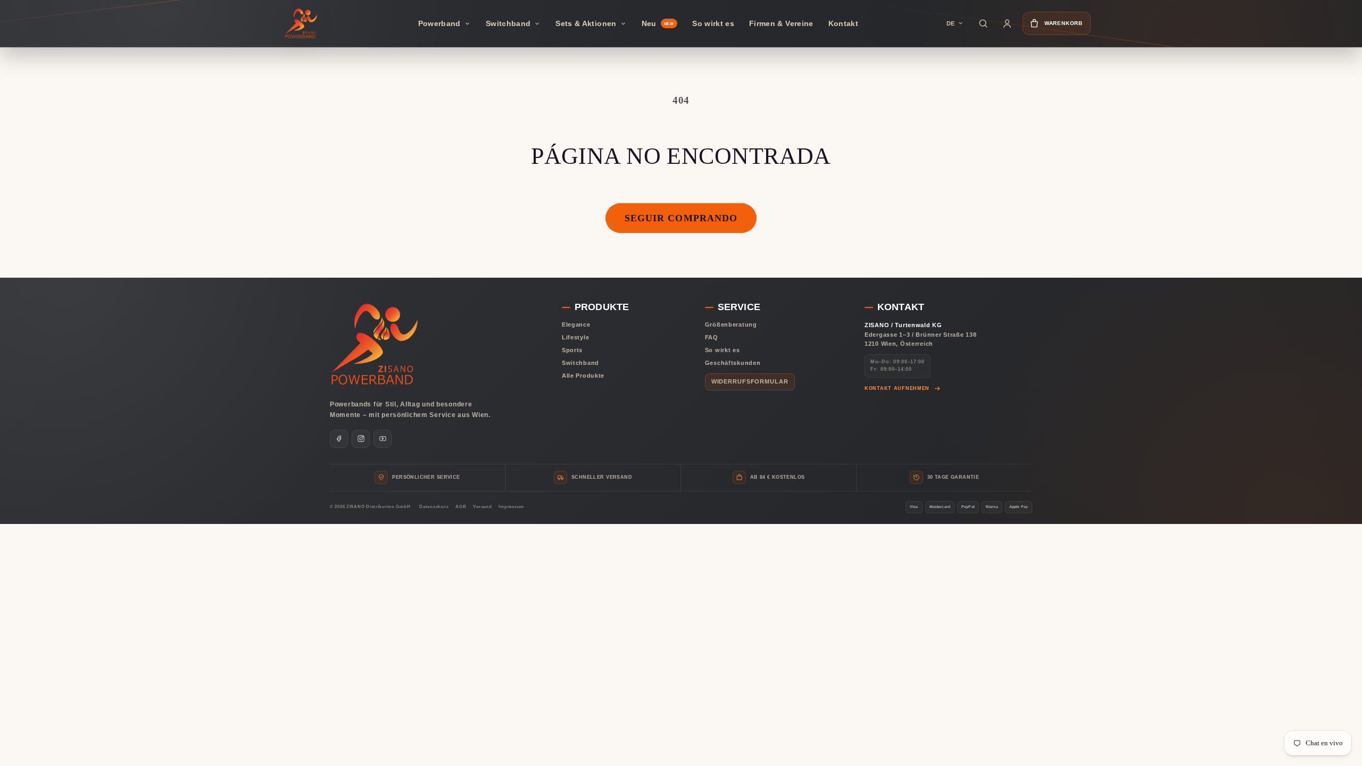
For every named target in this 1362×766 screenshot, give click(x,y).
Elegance (576, 324)
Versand (482, 506)
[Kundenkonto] (1007, 23)
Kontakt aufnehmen (897, 388)
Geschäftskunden (733, 363)
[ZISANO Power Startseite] (302, 23)
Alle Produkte (583, 375)
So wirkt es (722, 350)
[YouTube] (382, 439)
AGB (460, 506)
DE (950, 23)
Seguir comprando (681, 218)
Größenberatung (731, 324)
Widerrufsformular (749, 381)
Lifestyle (575, 337)
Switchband (580, 363)
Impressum (511, 506)
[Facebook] (339, 439)
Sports (572, 350)
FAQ (711, 337)
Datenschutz (434, 506)
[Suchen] (983, 23)
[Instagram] (361, 439)
